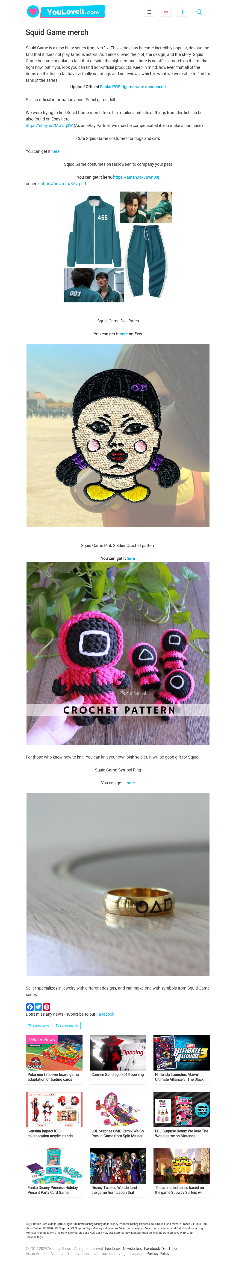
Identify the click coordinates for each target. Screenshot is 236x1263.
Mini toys (98, 1228)
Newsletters (132, 1248)
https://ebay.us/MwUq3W (49, 125)
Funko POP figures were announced (133, 86)
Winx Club (186, 1232)
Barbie (37, 1224)
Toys (176, 1232)
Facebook (182, 12)
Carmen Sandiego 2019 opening (117, 1074)
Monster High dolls (37, 1232)
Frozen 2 (187, 1224)
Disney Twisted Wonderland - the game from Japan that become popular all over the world (115, 1190)
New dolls (96, 1232)
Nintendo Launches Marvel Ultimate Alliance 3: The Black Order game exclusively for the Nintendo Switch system (179, 1077)
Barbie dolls (49, 1224)
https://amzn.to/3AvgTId (63, 183)
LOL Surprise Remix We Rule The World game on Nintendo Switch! (181, 1133)
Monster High (196, 1228)
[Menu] (149, 12)
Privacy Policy (158, 1253)
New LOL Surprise (113, 1232)
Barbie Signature (67, 1224)
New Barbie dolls (78, 1232)
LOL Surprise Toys (81, 1228)
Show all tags (34, 1237)
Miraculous (111, 1228)
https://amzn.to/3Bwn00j (136, 177)
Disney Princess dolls (143, 1224)
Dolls (160, 1224)
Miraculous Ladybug (131, 1228)
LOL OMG (47, 1228)
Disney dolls (101, 1224)
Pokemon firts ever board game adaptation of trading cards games (53, 1077)
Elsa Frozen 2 (172, 1224)
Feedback (113, 1248)
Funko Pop (200, 1224)
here (55, 151)
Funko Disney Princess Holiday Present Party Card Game (53, 1190)
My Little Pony (59, 1232)
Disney (89, 1224)
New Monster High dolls (140, 1232)
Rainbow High (164, 1232)
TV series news (39, 1025)
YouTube (169, 1248)
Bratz (81, 1224)
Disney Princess (120, 1224)
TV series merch (67, 1025)
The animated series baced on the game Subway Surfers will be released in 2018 (179, 1190)
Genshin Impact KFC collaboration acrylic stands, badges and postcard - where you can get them (51, 1133)
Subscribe (166, 12)
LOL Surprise (61, 1228)
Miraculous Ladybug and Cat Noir (166, 1228)
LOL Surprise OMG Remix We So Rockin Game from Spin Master (117, 1133)
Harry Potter (33, 1228)
